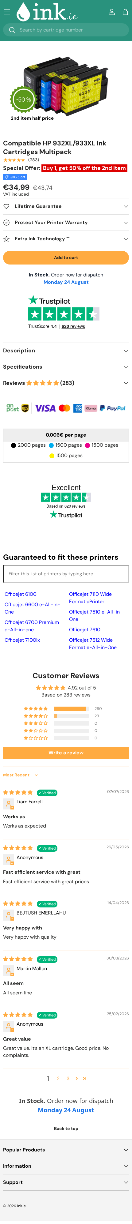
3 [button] (68, 1078)
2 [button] (58, 1078)
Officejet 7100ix (22, 640)
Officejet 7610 (84, 629)
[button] (125, 12)
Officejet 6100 (21, 594)
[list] (66, 86)
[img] (18, 792)
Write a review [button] (66, 752)
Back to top (66, 1128)
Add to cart (66, 257)
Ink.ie (21, 1205)
